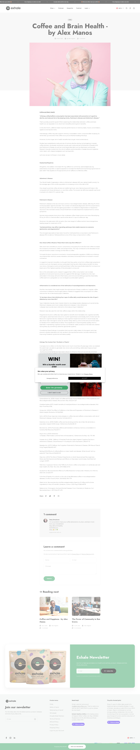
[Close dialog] (99, 355)
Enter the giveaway (54, 388)
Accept (84, 378)
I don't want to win (54, 392)
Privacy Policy (88, 374)
